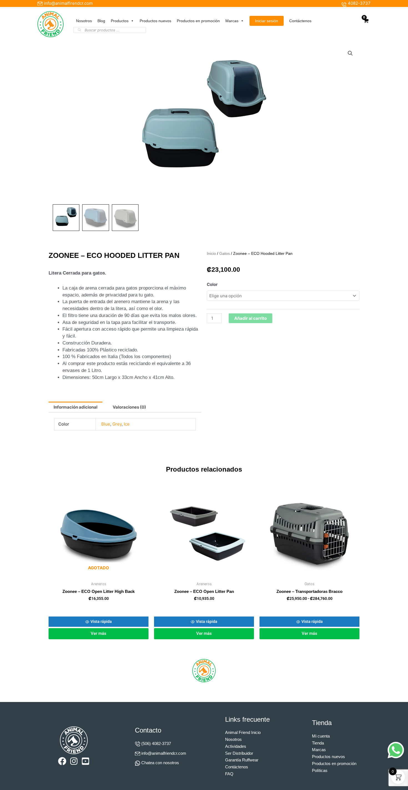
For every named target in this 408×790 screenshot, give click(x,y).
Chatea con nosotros (160, 762)
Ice (127, 424)
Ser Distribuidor (239, 753)
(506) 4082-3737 (156, 743)
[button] (350, 53)
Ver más (98, 633)
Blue (105, 424)
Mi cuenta (321, 736)
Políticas (320, 770)
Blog (101, 21)
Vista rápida (101, 621)
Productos (120, 21)
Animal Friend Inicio (243, 732)
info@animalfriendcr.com (163, 753)
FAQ (229, 773)
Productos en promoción (198, 21)
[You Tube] (85, 761)
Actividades (235, 746)
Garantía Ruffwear (241, 760)
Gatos (224, 253)
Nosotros (84, 21)
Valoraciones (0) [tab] (129, 407)
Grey (117, 424)
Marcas (231, 21)
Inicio (211, 253)
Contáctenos (300, 21)
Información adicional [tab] (75, 407)
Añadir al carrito (250, 318)
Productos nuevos (155, 21)
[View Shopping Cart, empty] (366, 24)
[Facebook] (62, 761)
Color (212, 284)
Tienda (318, 743)
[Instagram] (74, 761)
